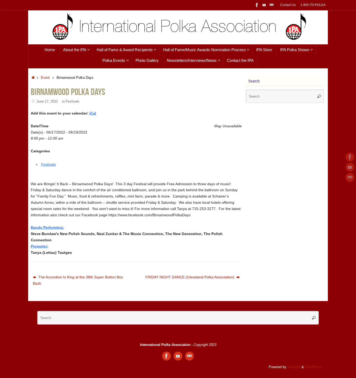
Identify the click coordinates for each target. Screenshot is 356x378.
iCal (92, 113)
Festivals (72, 101)
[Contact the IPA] (271, 5)
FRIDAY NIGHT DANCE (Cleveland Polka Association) (190, 277)
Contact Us (288, 5)
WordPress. (314, 367)
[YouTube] (264, 5)
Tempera (293, 367)
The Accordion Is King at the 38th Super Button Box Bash (78, 280)
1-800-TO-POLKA (313, 5)
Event (45, 78)
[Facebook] (257, 5)
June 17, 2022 (47, 101)
